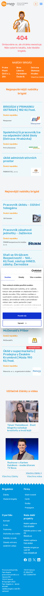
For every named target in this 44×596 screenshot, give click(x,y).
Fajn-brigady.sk (30, 553)
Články (6, 495)
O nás (5, 525)
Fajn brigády (29, 526)
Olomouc (35, 70)
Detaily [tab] (21, 277)
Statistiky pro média (11, 534)
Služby (27, 503)
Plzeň (5, 70)
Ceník (27, 499)
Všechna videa (34, 476)
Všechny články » (34, 473)
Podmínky (7, 529)
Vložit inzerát (30, 495)
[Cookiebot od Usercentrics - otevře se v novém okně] (31, 271)
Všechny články (10, 476)
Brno (18, 67)
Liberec (20, 70)
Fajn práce (28, 543)
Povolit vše (22, 316)
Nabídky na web (9, 538)
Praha (5, 67)
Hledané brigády (10, 499)
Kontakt (6, 521)
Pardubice (21, 73)
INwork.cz (28, 536)
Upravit (21, 323)
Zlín (4, 76)
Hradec (34, 73)
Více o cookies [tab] (35, 277)
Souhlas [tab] (8, 277)
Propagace (29, 508)
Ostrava (35, 67)
